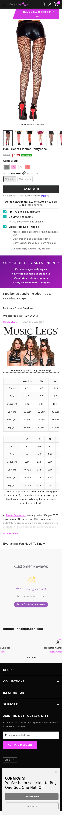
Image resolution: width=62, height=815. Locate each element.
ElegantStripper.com (16, 515)
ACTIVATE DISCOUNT (20, 745)
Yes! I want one (31, 796)
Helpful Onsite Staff (31, 652)
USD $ (7, 760)
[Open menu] (4, 4)
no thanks (32, 806)
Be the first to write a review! (31, 604)
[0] (56, 4)
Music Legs (10, 322)
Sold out (31, 189)
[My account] (49, 4)
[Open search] (43, 4)
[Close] (56, 772)
